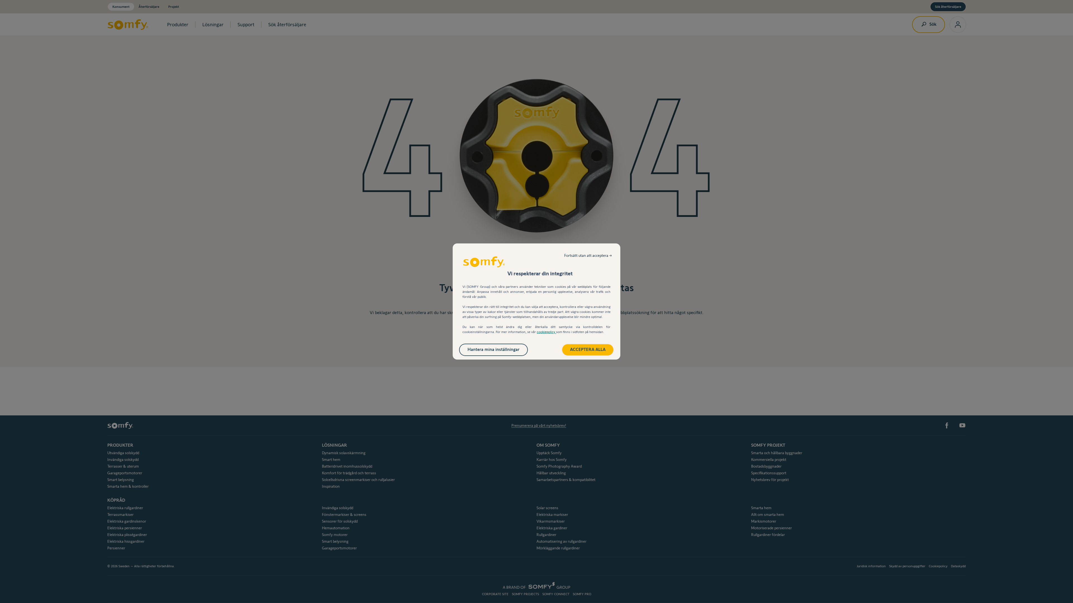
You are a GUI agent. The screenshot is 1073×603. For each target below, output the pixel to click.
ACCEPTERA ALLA (588, 349)
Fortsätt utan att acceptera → (588, 255)
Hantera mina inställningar (493, 349)
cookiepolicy (546, 332)
